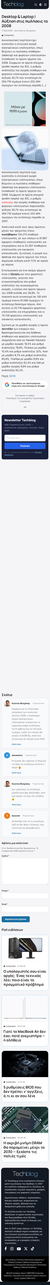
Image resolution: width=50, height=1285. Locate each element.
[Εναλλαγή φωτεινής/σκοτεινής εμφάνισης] (40, 4)
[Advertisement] (25, 576)
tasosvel (16, 815)
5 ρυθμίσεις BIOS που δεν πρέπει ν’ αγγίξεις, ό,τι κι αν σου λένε (23, 1091)
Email (5, 904)
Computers (9, 35)
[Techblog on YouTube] (19, 1248)
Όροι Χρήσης (11, 1260)
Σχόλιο (5, 856)
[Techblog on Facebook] (6, 1248)
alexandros (17, 755)
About (23, 1273)
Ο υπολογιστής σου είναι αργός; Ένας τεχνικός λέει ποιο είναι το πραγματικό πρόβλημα (24, 978)
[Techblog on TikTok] (32, 1248)
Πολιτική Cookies (15, 1262)
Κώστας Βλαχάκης (27, 30)
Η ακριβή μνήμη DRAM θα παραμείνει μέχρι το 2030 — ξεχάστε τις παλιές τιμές (24, 1149)
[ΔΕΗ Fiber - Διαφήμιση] (25, 108)
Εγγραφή (25, 445)
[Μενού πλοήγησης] (45, 4)
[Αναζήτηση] (36, 5)
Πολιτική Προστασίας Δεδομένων (30, 1260)
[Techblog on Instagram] (11, 1248)
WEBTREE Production (35, 1273)
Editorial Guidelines (29, 1267)
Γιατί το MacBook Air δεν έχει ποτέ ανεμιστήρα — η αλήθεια (24, 1036)
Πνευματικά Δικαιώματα (26, 1265)
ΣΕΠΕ (12, 376)
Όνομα (5, 891)
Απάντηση (16, 744)
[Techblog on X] (26, 1248)
